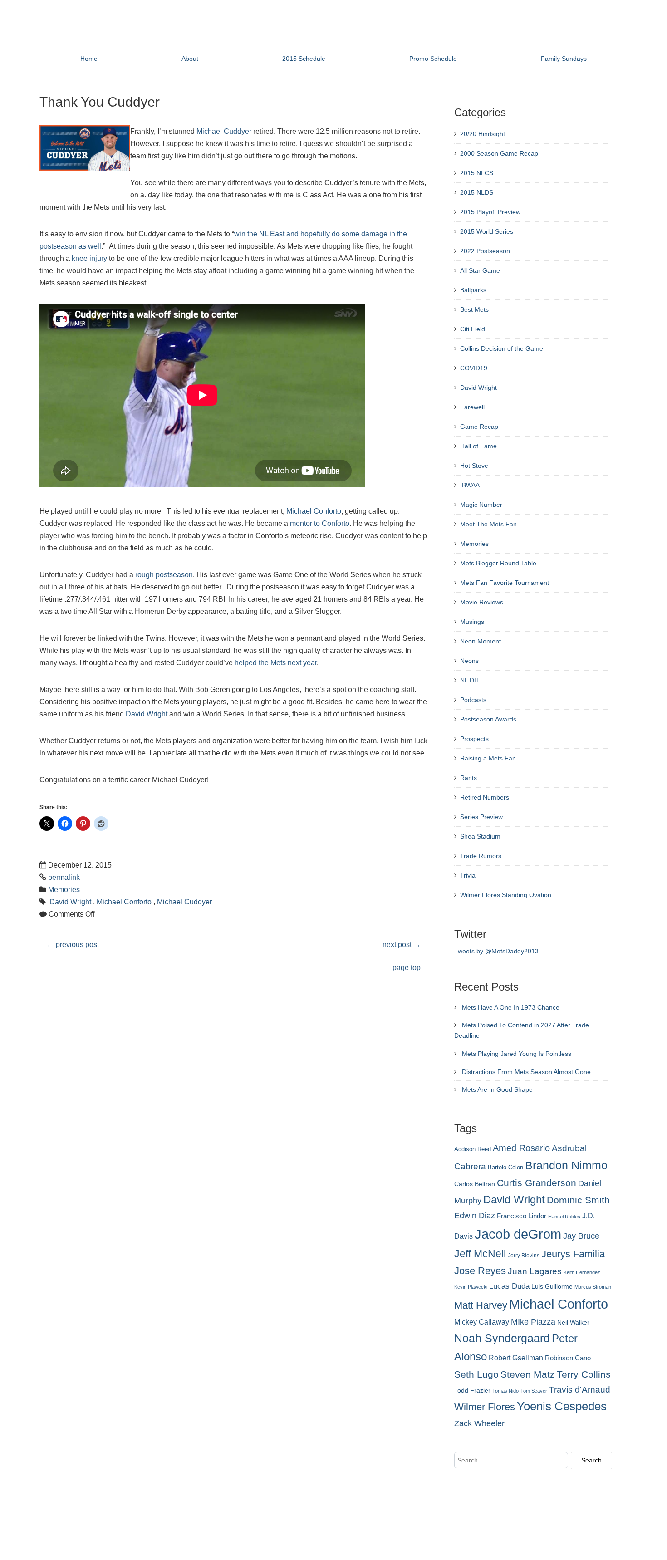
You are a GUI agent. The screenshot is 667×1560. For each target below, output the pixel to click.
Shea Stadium (480, 836)
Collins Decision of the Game (501, 348)
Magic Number (481, 504)
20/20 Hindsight (482, 133)
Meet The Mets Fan (488, 524)
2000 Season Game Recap (499, 153)
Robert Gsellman (516, 1358)
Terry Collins (584, 1374)
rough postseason (164, 575)
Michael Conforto (313, 511)
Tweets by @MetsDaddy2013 (496, 951)
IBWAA (470, 485)
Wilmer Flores (484, 1407)
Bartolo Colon (505, 1167)
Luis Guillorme (552, 1286)
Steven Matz (527, 1374)
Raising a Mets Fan (488, 758)
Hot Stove (474, 465)
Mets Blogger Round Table (498, 563)
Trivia (468, 875)
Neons (469, 660)
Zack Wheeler (479, 1423)
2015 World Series (486, 231)
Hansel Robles (564, 1216)
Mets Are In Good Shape (497, 1089)
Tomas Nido (505, 1390)
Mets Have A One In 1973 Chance (510, 1007)
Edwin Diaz (474, 1215)
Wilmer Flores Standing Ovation (505, 894)
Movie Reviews (481, 602)
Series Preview (481, 816)
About (189, 58)
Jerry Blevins (523, 1255)
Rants (468, 777)
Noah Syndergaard (502, 1338)
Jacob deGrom (518, 1233)
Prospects (474, 738)
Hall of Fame (478, 446)
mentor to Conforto (319, 523)
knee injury (89, 258)
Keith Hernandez (582, 1272)
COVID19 (473, 368)
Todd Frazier (472, 1390)
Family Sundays (564, 58)
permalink (64, 877)
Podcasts (473, 699)
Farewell (472, 407)
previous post (73, 944)
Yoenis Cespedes (562, 1406)
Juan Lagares (535, 1271)
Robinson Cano (568, 1358)
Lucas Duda (509, 1285)
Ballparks (473, 290)
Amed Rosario (521, 1148)
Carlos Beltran (474, 1183)
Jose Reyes (480, 1270)
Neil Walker (573, 1322)
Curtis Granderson (536, 1182)
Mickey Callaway (481, 1322)
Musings (472, 621)
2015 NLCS (476, 173)
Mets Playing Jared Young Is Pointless (516, 1053)
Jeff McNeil (480, 1254)
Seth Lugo (476, 1374)
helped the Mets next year (276, 663)
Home (89, 58)
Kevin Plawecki (470, 1287)
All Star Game (480, 270)
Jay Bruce (581, 1236)
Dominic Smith (578, 1200)
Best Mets (474, 309)
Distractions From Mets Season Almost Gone (526, 1071)
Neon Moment (480, 641)
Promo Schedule (433, 58)
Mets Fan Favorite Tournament (504, 582)
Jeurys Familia (573, 1254)
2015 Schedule (303, 58)
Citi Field (472, 329)
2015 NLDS (476, 192)
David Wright (146, 714)
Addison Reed (472, 1149)
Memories (64, 889)
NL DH (469, 680)
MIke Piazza (533, 1321)
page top (406, 967)
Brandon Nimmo (566, 1165)
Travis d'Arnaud (579, 1389)
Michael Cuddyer (223, 131)
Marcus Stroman (592, 1287)
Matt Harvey (480, 1305)
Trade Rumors (480, 855)
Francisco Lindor (521, 1216)
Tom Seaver (533, 1390)
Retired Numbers (484, 797)
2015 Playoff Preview (490, 212)
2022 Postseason (485, 251)
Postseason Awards (488, 719)
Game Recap (479, 426)
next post (402, 944)
